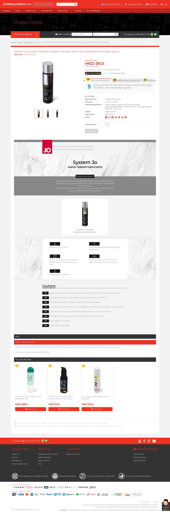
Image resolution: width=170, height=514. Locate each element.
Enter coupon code (19, 464)
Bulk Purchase (44, 461)
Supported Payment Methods (22, 491)
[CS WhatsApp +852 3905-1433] (152, 34)
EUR (91, 66)
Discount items (140, 461)
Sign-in (28, 34)
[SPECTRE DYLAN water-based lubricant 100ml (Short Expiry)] (64, 380)
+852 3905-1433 (143, 34)
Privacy (155, 502)
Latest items (139, 454)
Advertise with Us (73, 454)
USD (87, 66)
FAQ (40, 464)
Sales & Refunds (44, 457)
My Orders (153, 4)
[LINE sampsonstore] (155, 34)
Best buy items (140, 457)
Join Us (15, 457)
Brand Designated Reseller (21, 484)
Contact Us (16, 461)
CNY (95, 66)
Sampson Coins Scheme (48, 454)
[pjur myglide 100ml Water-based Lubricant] (97, 380)
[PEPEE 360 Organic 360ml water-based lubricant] (30, 380)
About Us (15, 454)
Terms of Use (145, 502)
